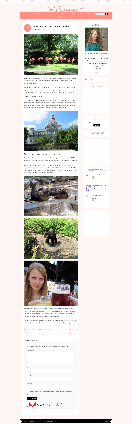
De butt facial (29, 333)
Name (29, 368)
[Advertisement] (96, 152)
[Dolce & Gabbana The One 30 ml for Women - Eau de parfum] (89, 188)
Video (79, 14)
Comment (30, 350)
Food (94, 14)
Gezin (56, 14)
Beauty (63, 14)
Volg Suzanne (35, 421)
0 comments (74, 329)
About (45, 14)
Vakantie (40, 329)
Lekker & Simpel (96, 174)
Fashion (87, 14)
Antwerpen (27, 329)
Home (38, 14)
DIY (51, 14)
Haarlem (34, 329)
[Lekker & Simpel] (89, 177)
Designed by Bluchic (105, 421)
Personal (61, 17)
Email (29, 376)
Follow (96, 72)
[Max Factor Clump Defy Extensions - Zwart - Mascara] (89, 198)
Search (96, 125)
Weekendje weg (49, 329)
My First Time (72, 333)
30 (27, 26)
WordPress (53, 421)
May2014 (27, 28)
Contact (71, 17)
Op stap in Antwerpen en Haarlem (51, 26)
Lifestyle (71, 14)
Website (29, 384)
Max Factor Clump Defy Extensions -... (97, 196)
